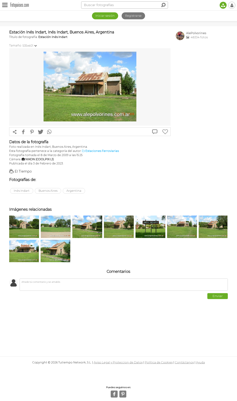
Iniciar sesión (105, 15)
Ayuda (200, 362)
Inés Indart (21, 190)
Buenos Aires (48, 190)
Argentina (73, 190)
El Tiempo (20, 171)
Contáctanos (184, 362)
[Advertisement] (202, 97)
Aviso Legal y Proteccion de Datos (118, 362)
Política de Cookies (159, 362)
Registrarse (133, 15)
